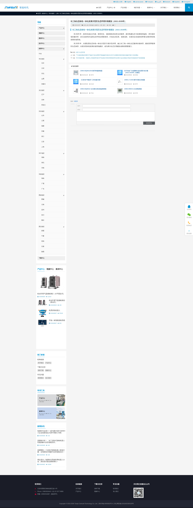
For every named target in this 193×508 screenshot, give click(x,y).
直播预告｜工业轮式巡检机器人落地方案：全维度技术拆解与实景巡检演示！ (51, 451)
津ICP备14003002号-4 (105, 503)
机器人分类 (118, 2)
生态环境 (82, 52)
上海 (57, 13)
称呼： (79, 106)
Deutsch (167, 2)
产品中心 (41, 269)
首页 (39, 13)
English (128, 2)
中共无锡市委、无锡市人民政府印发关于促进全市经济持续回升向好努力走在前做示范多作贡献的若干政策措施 (110, 58)
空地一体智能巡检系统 (57, 320)
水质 (77, 52)
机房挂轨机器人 (54, 310)
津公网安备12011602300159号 (124, 503)
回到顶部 (189, 233)
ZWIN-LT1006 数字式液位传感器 (134, 80)
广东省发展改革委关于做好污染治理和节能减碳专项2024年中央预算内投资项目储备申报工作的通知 (107, 55)
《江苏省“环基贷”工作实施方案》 (90, 80)
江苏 (101, 25)
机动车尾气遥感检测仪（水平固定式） (51, 294)
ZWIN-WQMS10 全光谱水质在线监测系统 (93, 89)
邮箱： (79, 109)
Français (150, 2)
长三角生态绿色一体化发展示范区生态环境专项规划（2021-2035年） (100, 30)
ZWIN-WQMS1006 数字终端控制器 (91, 71)
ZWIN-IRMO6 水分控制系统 (133, 89)
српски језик (139, 2)
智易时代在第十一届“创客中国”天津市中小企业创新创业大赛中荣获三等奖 (51, 432)
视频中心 (50, 269)
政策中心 (45, 13)
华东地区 (51, 13)
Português (187, 2)
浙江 (104, 25)
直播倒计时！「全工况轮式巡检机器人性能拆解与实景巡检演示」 (51, 441)
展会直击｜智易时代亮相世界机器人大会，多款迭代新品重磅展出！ (51, 460)
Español (176, 2)
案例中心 (59, 269)
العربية (159, 2)
